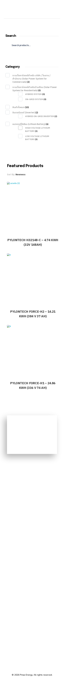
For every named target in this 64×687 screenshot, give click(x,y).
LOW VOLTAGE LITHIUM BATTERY (37, 138)
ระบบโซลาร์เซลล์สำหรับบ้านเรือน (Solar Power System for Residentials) (34, 88)
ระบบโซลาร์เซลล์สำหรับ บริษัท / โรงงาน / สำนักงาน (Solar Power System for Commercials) (31, 79)
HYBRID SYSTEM (33, 94)
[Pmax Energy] (28, 11)
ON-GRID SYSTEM (34, 99)
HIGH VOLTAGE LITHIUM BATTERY (37, 129)
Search (32, 55)
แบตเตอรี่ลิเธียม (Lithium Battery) (28, 124)
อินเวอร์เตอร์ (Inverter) (23, 112)
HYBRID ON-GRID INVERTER (39, 116)
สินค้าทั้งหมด (18, 107)
